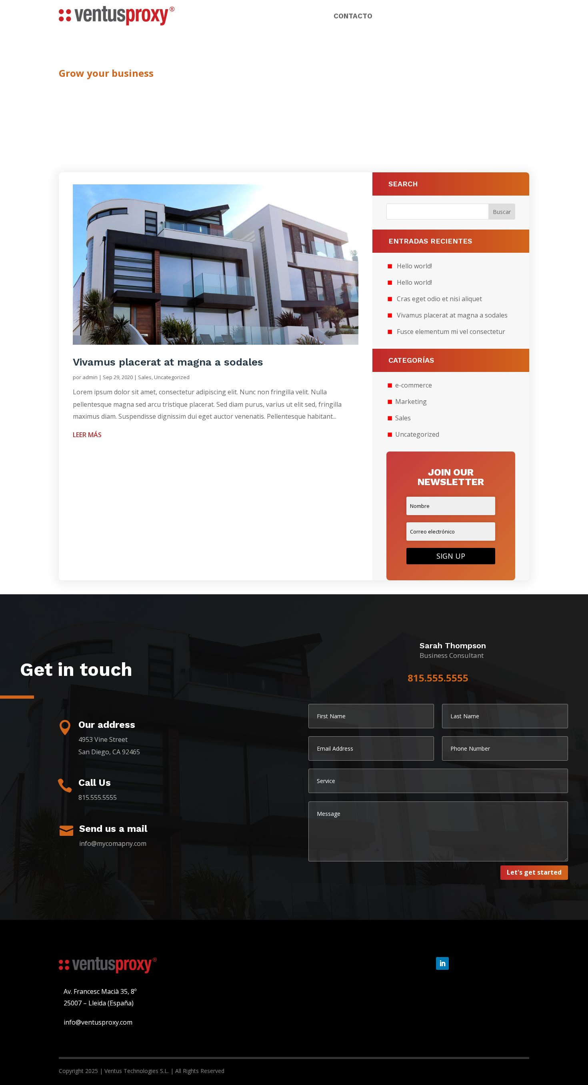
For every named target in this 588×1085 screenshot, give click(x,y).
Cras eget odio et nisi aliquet (439, 298)
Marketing (411, 401)
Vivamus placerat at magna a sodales (168, 362)
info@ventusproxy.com (98, 1022)
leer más (87, 434)
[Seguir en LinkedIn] (442, 963)
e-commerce (413, 385)
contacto (353, 16)
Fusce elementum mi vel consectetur (451, 331)
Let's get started (534, 872)
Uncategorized (172, 377)
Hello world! (414, 266)
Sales (145, 377)
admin (90, 377)
